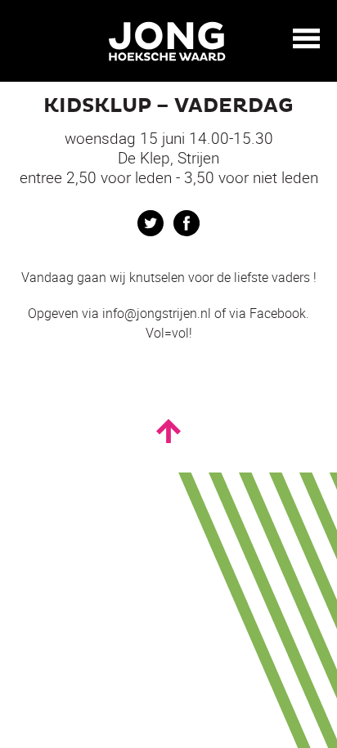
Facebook (186, 223)
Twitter (150, 223)
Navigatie (307, 38)
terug (24, 39)
